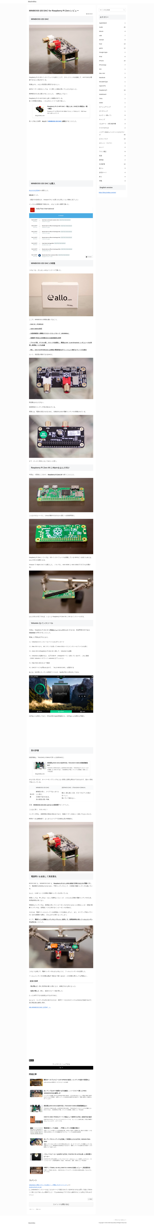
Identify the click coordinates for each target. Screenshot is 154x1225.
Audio (32, 1060)
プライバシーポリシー (120, 1220)
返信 (91, 1199)
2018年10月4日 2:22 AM (35, 1187)
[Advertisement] (61, 137)
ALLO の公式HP (34, 190)
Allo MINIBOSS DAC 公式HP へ (40, 1007)
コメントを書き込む (61, 1204)
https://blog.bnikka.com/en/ (107, 192)
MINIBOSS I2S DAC (54, 121)
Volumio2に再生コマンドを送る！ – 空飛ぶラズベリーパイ (48, 1185)
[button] (124, 10)
